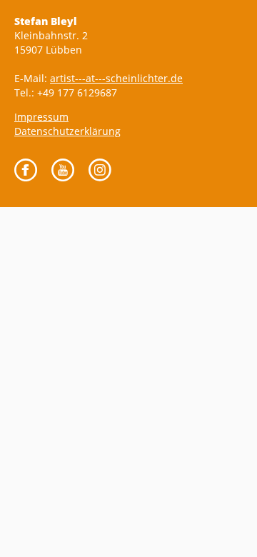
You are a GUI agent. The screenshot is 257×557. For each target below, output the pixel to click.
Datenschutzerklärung (67, 131)
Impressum (41, 117)
